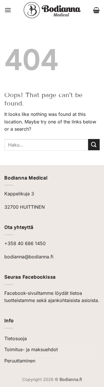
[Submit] (94, 144)
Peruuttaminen (19, 361)
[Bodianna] (52, 10)
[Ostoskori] (96, 10)
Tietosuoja (15, 338)
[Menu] (7, 10)
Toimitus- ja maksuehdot (31, 349)
